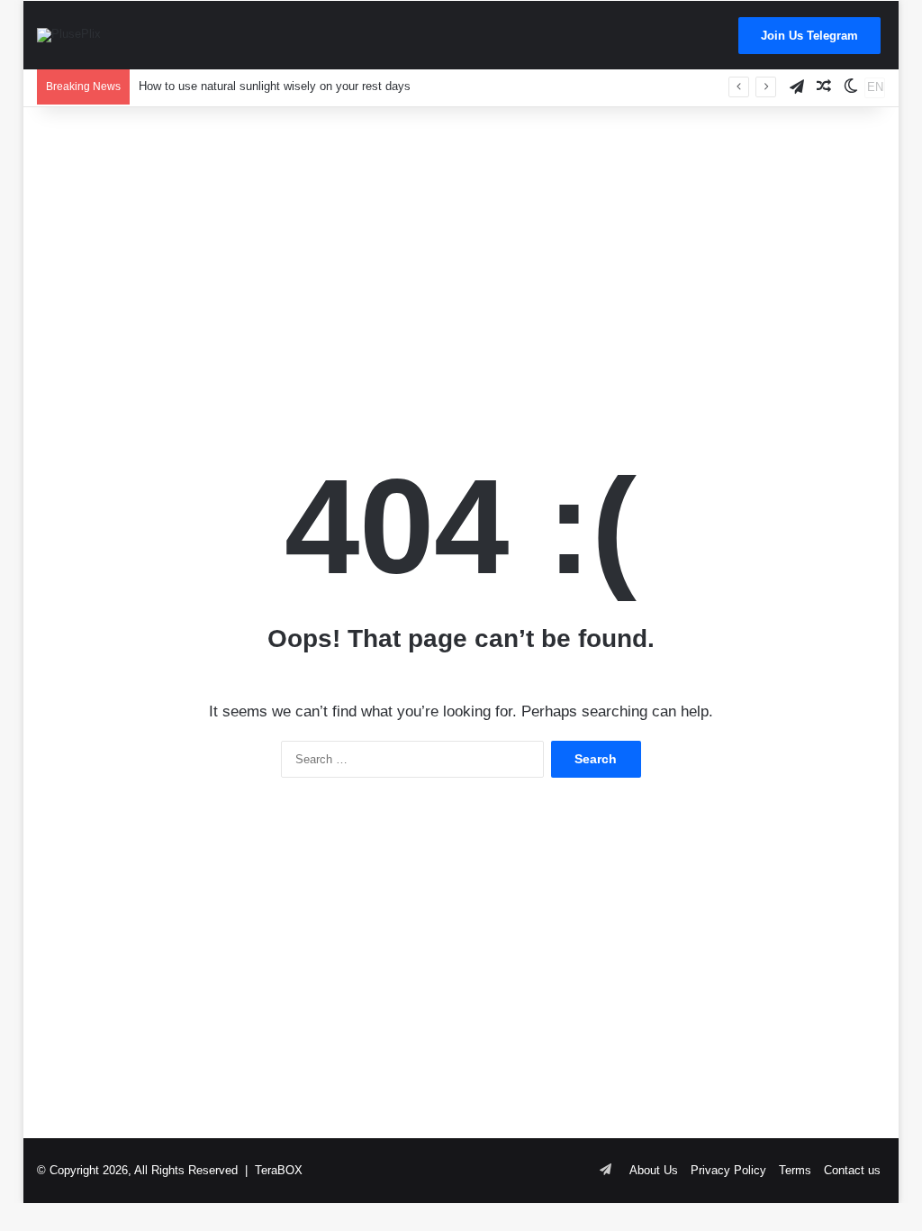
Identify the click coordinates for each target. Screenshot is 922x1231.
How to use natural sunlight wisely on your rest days (275, 86)
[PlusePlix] (69, 35)
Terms (795, 1170)
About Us (653, 1170)
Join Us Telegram (809, 35)
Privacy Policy (728, 1170)
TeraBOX (279, 1170)
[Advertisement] (461, 251)
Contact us (852, 1170)
